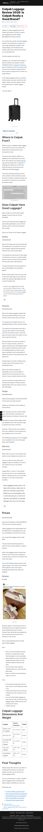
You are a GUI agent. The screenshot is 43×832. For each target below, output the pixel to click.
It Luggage (19, 43)
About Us (18, 815)
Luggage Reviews (8, 804)
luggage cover (18, 290)
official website (6, 565)
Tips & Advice (12, 1)
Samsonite (16, 65)
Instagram (23, 825)
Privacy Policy (12, 815)
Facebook (20, 825)
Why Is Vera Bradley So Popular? (15, 798)
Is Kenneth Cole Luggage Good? (15, 800)
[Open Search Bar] (10, 4)
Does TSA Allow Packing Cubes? (12, 805)
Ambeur (14, 437)
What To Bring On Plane (23, 1)
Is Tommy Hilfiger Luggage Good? (15, 791)
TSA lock (4, 330)
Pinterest (16, 825)
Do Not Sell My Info (29, 815)
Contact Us (23, 815)
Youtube (27, 825)
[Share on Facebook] (1, 412)
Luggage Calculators (14, 2)
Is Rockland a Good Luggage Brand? (16, 796)
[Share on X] (1, 415)
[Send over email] (1, 419)
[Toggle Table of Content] (16, 133)
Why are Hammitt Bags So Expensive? (16, 793)
